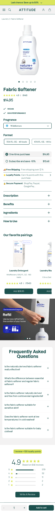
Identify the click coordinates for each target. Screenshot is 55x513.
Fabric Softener (17, 19)
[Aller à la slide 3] (29, 338)
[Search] (9, 10)
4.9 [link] (17, 95)
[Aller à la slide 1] (25, 338)
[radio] (27, 154)
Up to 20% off (24, 2)
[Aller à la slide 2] (27, 338)
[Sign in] (43, 9)
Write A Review (27, 494)
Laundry (5, 19)
